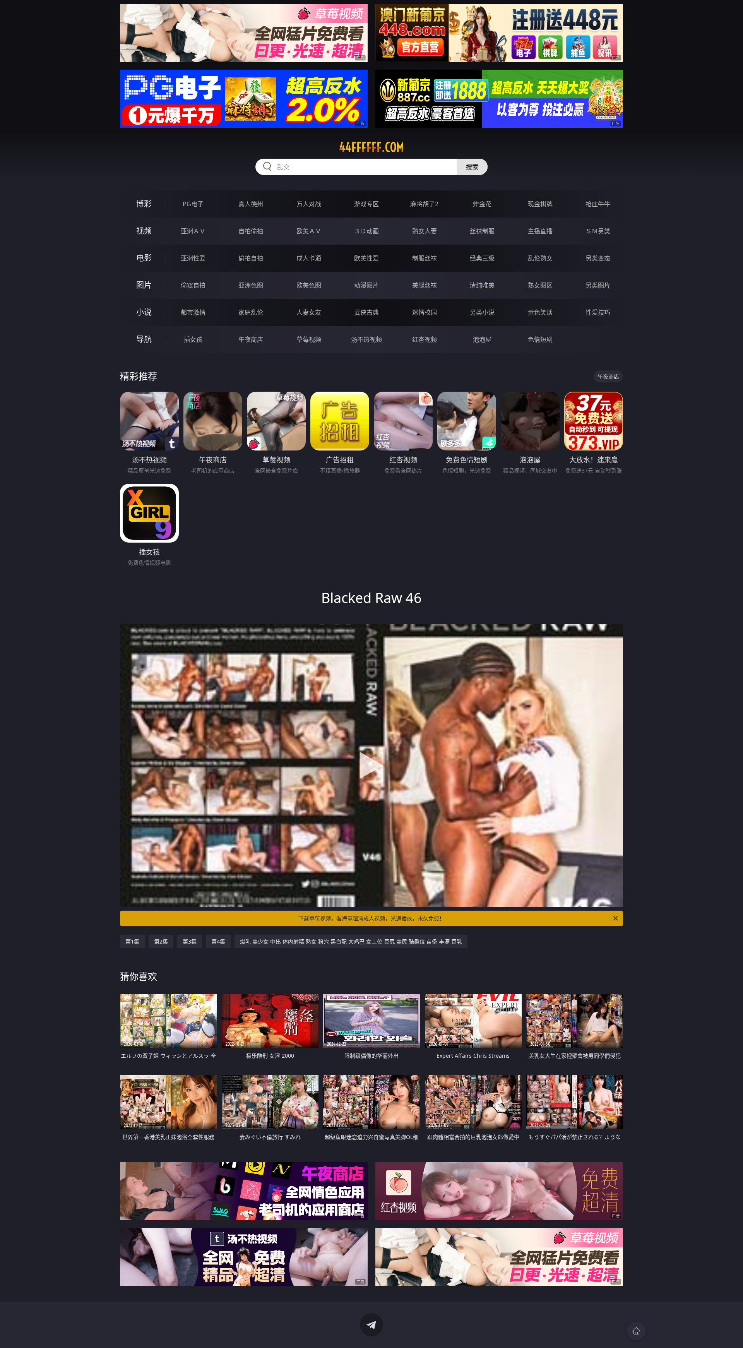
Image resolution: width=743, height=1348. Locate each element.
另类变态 (597, 258)
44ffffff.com (371, 147)
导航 (144, 339)
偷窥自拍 (193, 285)
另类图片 (597, 285)
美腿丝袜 (424, 285)
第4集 (218, 941)
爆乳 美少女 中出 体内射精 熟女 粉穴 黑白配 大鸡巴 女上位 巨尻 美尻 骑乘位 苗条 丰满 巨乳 (351, 941)
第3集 (190, 941)
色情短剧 (540, 339)
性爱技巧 (597, 312)
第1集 (132, 941)
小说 (144, 312)
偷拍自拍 (250, 258)
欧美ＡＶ (308, 231)
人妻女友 (308, 312)
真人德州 (250, 204)
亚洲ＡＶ (193, 231)
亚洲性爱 (193, 258)
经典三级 (482, 258)
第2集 (161, 941)
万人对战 (308, 204)
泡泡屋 (482, 339)
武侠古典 (366, 312)
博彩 (144, 204)
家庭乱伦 (250, 312)
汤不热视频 (366, 339)
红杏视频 (424, 339)
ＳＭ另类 (597, 231)
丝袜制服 (482, 231)
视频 (144, 231)
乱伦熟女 (540, 258)
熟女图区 (540, 285)
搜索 (472, 167)
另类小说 (482, 312)
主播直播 (540, 231)
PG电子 (193, 204)
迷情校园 (424, 312)
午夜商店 (250, 339)
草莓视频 (308, 339)
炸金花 (482, 204)
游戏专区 (366, 204)
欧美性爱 (366, 258)
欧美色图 (308, 285)
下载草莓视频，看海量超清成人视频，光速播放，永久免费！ (371, 918)
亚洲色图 (250, 285)
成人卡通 (308, 258)
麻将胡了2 (424, 204)
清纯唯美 (482, 285)
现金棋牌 (540, 204)
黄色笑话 (540, 312)
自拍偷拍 (250, 231)
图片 (144, 285)
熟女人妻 (424, 231)
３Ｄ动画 (366, 231)
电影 (144, 258)
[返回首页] (636, 1331)
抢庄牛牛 (597, 204)
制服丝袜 (424, 258)
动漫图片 (366, 285)
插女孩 (193, 339)
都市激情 (193, 312)
